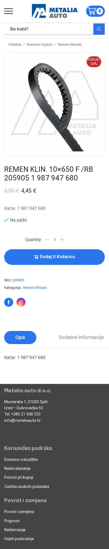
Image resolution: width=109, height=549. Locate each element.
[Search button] (99, 29)
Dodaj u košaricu (57, 256)
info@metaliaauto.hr (22, 420)
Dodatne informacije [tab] (81, 337)
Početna (15, 45)
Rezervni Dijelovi (40, 45)
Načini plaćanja (17, 468)
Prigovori (12, 521)
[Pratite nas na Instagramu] (20, 302)
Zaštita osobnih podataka (26, 486)
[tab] (20, 337)
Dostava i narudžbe (21, 459)
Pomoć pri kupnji (18, 477)
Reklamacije (15, 530)
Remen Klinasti (70, 45)
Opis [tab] (20, 337)
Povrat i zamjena (19, 511)
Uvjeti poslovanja (19, 538)
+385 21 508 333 (26, 414)
